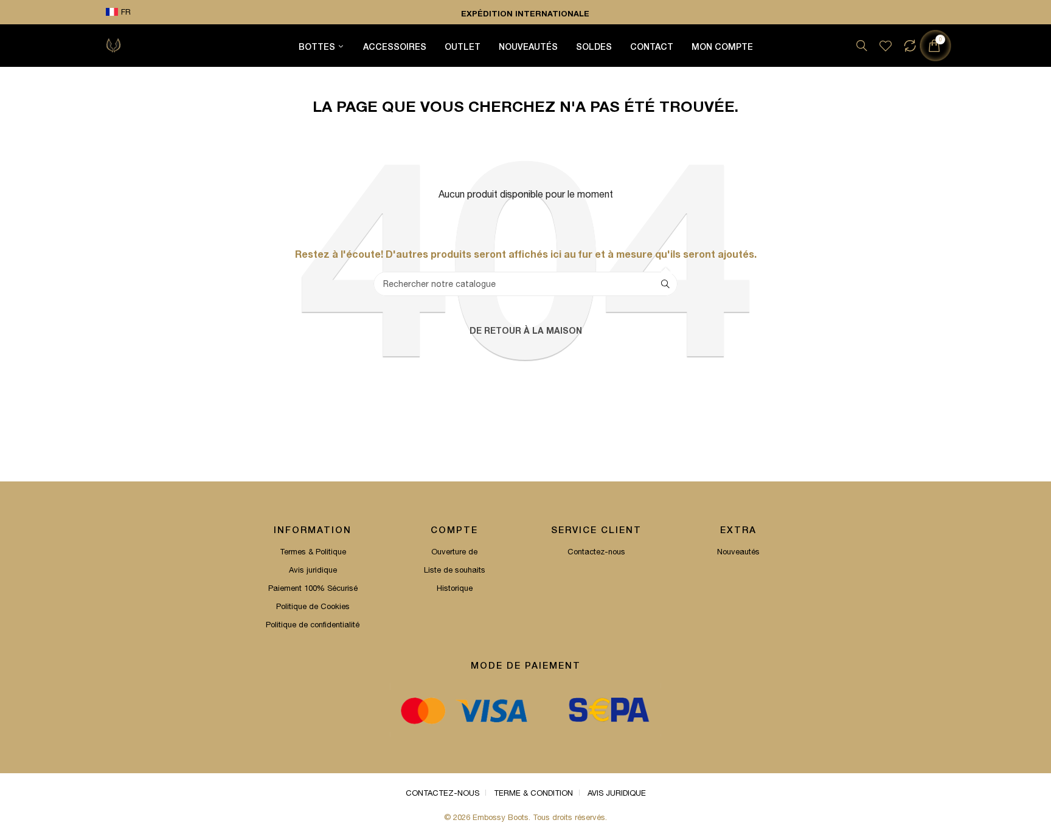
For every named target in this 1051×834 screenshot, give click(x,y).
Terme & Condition (533, 793)
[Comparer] (910, 46)
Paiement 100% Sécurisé (313, 588)
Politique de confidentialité (312, 624)
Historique (455, 588)
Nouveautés (738, 551)
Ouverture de (454, 551)
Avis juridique (313, 569)
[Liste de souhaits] (885, 46)
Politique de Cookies (313, 606)
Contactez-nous (596, 551)
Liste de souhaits (454, 569)
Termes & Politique (313, 551)
